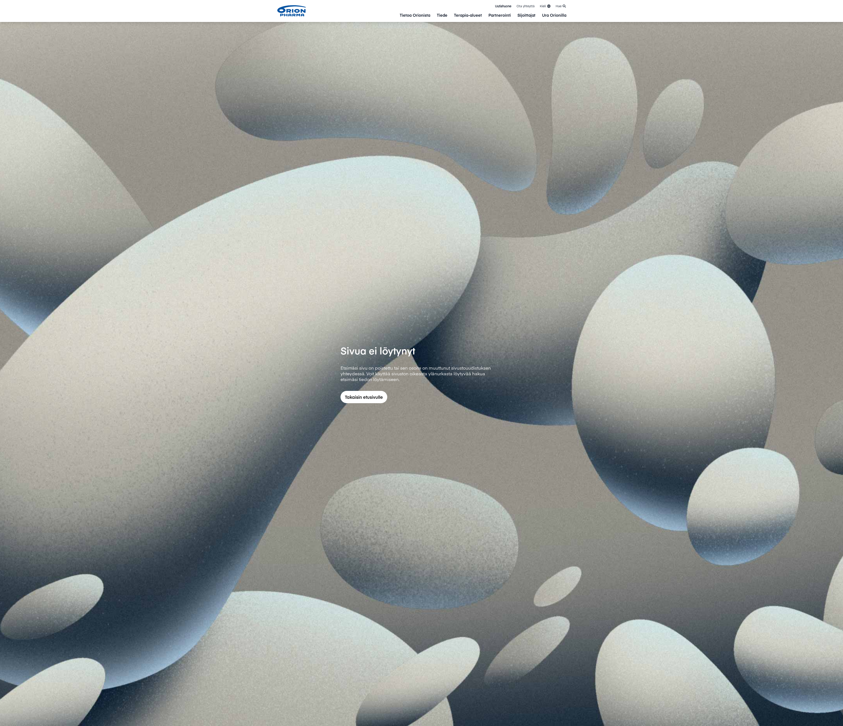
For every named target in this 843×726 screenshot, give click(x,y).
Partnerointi (499, 15)
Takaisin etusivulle (364, 397)
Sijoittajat (526, 15)
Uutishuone (503, 6)
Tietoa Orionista (415, 15)
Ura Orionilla (554, 15)
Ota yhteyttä (526, 6)
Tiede (442, 15)
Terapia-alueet (468, 15)
